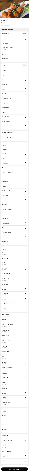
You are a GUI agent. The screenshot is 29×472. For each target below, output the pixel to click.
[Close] (26, 2)
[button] (14, 9)
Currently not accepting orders (14, 469)
